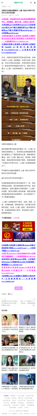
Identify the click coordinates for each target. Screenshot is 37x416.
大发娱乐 (22, 405)
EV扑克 (26, 407)
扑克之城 (7, 398)
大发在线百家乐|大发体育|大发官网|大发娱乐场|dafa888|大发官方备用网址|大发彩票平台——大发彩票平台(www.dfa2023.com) (18, 38)
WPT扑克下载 (21, 400)
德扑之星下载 (28, 398)
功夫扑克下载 (30, 400)
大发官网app (21, 403)
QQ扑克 (20, 407)
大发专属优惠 (30, 405)
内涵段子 (4, 6)
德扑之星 (20, 398)
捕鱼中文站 (18, 3)
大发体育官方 (29, 403)
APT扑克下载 (20, 396)
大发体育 (16, 218)
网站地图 (25, 411)
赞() (19, 288)
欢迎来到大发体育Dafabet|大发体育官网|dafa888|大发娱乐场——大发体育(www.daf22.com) (18, 270)
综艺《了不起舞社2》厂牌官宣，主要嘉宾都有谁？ (27, 303)
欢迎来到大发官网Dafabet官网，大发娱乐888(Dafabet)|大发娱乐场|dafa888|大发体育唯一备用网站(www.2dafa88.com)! (18, 262)
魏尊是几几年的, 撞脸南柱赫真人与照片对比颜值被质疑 (27, 329)
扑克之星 (14, 398)
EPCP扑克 (6, 403)
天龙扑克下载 (29, 396)
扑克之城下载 (6, 400)
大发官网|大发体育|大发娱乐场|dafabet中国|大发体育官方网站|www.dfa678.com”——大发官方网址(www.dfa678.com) (18, 248)
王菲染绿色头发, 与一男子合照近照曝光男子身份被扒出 (27, 350)
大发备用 (12, 396)
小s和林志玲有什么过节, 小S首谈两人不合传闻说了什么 (10, 329)
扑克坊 (14, 400)
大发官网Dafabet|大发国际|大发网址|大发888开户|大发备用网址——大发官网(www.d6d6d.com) (18, 278)
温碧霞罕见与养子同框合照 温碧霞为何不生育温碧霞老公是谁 (9, 303)
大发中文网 (15, 405)
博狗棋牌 (13, 403)
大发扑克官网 (6, 405)
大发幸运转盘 (12, 407)
